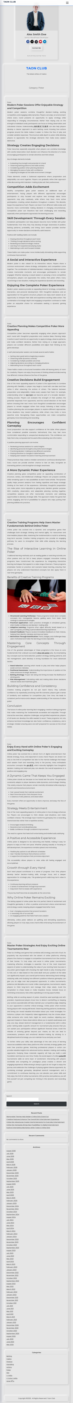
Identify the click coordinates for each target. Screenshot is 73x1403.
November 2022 (12, 1275)
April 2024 (10, 1228)
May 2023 (9, 1259)
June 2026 (10, 1156)
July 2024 (9, 1220)
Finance (9, 1362)
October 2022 (11, 1278)
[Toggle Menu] (67, 2)
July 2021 (9, 1306)
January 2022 (11, 1295)
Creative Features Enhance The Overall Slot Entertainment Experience (32, 1119)
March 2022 (10, 1289)
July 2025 (9, 1187)
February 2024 (11, 1234)
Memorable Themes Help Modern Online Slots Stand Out (27, 1117)
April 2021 (9, 1314)
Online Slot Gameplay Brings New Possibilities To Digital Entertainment (32, 1125)
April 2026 (10, 1162)
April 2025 (10, 1195)
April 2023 (10, 1261)
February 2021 (11, 1320)
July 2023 (9, 1253)
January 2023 (11, 1270)
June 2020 (10, 1342)
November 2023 (12, 1242)
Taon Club (9, 2)
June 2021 (10, 1309)
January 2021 (11, 1322)
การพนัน (9, 1375)
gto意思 (30, 765)
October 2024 (11, 1212)
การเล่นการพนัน (11, 1378)
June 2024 (10, 1223)
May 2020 (10, 1345)
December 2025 (12, 1173)
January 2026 (11, 1170)
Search (9, 1096)
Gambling (10, 1364)
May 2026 (10, 1159)
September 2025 (12, 1181)
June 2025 (10, 1189)
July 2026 (9, 1153)
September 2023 (12, 1248)
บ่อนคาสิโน (10, 1381)
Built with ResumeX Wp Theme (36, 56)
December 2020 (12, 1325)
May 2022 (9, 1286)
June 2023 (10, 1256)
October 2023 (11, 1245)
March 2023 (10, 1264)
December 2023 (12, 1239)
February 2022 (11, 1292)
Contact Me (36, 48)
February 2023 (11, 1267)
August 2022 (10, 1284)
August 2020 (11, 1336)
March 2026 (10, 1165)
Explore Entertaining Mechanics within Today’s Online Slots (28, 1128)
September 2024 (12, 1214)
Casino (9, 1359)
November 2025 (12, 1176)
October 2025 (11, 1178)
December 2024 (12, 1206)
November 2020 (12, 1328)
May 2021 (9, 1311)
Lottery (9, 1367)
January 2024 (11, 1237)
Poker (8, 1370)
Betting (9, 1356)
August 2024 (11, 1217)
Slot (7, 1373)
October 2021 (11, 1303)
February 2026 (11, 1167)
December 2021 (12, 1297)
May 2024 (10, 1225)
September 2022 (12, 1281)
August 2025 (11, 1184)
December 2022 (12, 1273)
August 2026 (11, 1151)
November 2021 (12, 1300)
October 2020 (11, 1331)
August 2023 (10, 1250)
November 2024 (12, 1209)
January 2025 (11, 1203)
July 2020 (9, 1339)
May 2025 (10, 1192)
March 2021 (10, 1317)
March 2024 (10, 1231)
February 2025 (11, 1201)
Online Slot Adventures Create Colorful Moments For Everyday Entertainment (35, 1122)
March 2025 (10, 1198)
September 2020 (12, 1333)
